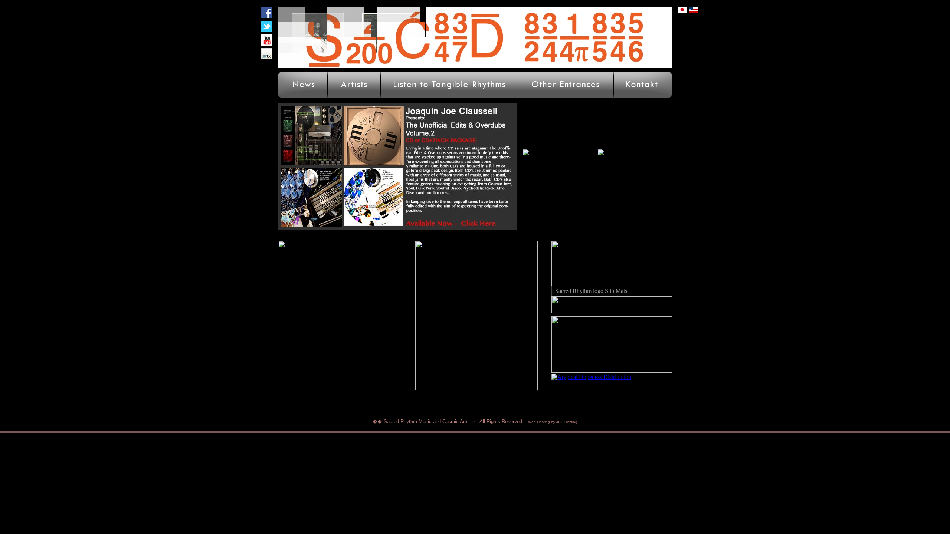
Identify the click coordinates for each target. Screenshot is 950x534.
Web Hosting (539, 422)
